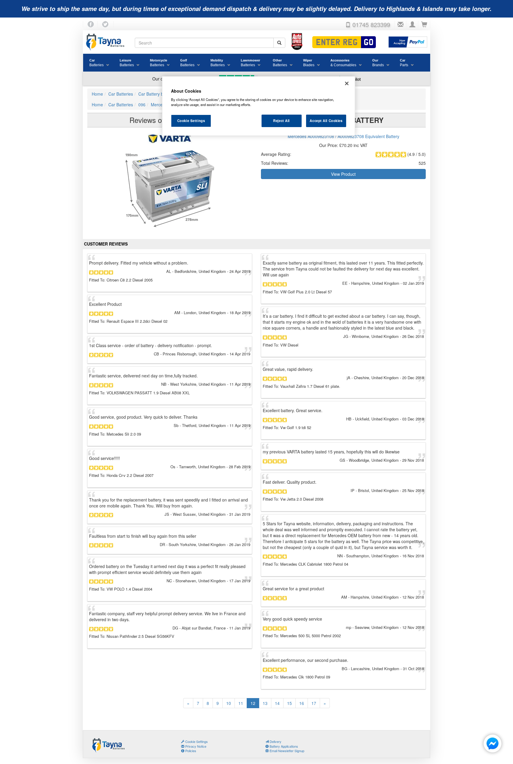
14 (277, 703)
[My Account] (412, 25)
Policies (190, 750)
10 (228, 703)
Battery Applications (283, 746)
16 (301, 703)
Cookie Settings (191, 120)
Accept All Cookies (326, 120)
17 (313, 703)
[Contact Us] (400, 25)
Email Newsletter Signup (286, 750)
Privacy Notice (195, 746)
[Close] (346, 83)
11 (240, 703)
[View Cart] (424, 25)
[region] (258, 106)
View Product (343, 174)
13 (265, 703)
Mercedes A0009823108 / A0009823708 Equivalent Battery (343, 136)
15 (289, 703)
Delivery (275, 741)
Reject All (281, 120)
